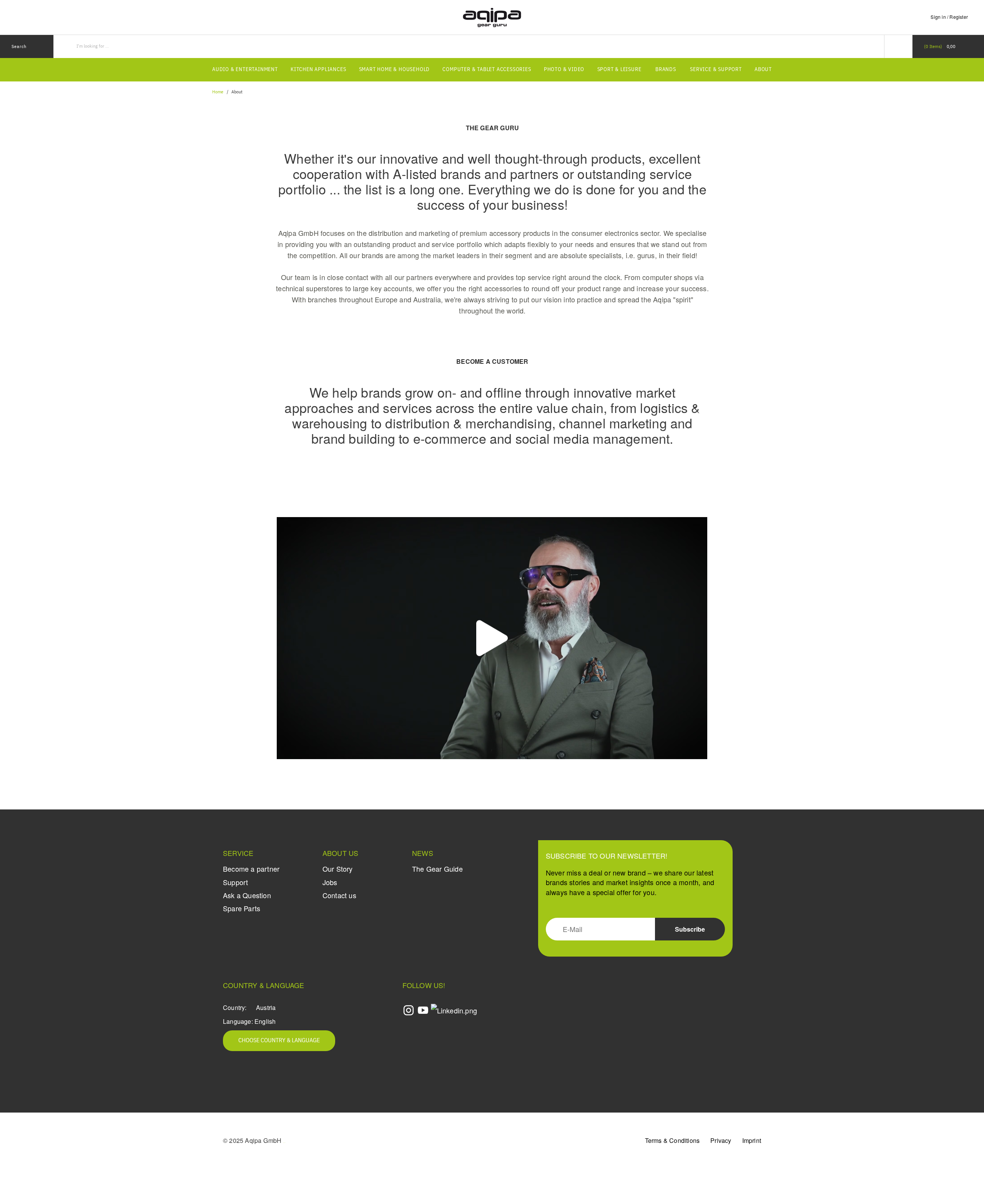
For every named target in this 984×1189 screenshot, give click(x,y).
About (763, 69)
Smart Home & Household (394, 69)
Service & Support (716, 69)
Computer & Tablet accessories (486, 69)
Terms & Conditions (672, 1140)
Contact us (339, 895)
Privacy (720, 1140)
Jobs (329, 882)
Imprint (751, 1140)
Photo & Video (564, 69)
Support (235, 882)
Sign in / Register (949, 16)
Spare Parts (241, 908)
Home (217, 92)
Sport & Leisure (619, 69)
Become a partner (251, 869)
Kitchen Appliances (318, 69)
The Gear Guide (437, 869)
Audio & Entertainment (245, 69)
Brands (665, 69)
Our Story (337, 869)
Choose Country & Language (279, 1041)
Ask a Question (247, 895)
